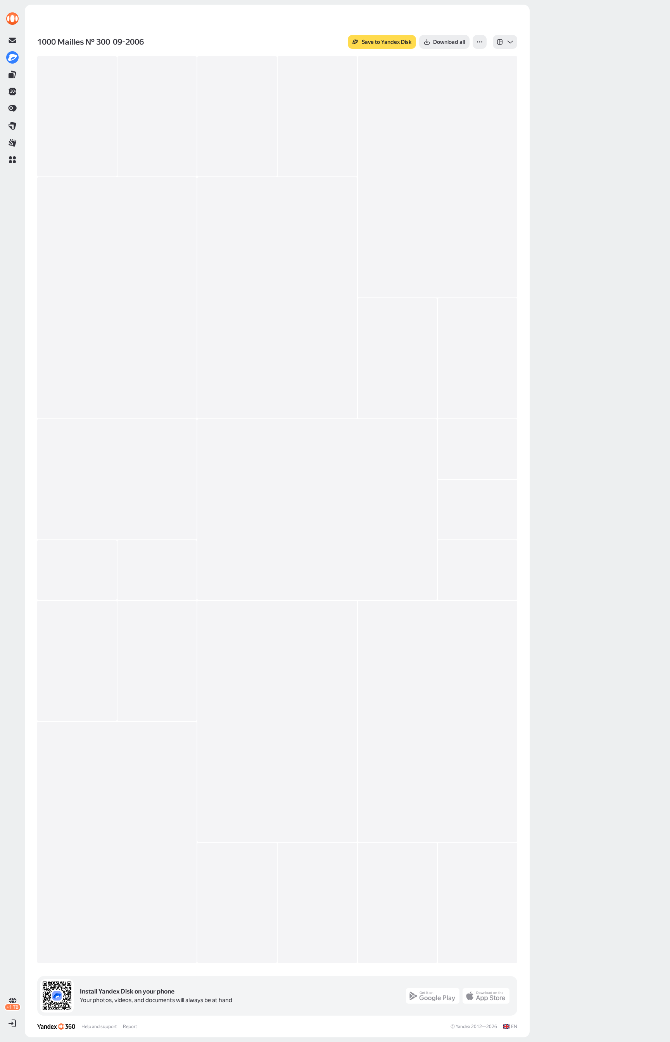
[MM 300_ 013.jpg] (477, 509)
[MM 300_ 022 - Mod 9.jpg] (237, 903)
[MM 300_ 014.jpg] (77, 570)
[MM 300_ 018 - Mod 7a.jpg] (157, 661)
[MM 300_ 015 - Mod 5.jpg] (157, 570)
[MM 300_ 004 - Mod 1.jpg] (317, 116)
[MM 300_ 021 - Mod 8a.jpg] (117, 842)
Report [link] (130, 1026)
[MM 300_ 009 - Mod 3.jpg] (477, 358)
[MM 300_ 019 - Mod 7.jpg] (277, 721)
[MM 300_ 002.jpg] (157, 116)
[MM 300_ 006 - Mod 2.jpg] (117, 297)
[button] (12, 160)
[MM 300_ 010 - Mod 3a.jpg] (117, 479)
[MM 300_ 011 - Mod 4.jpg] (317, 509)
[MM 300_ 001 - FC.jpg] (77, 116)
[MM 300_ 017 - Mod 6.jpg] (77, 661)
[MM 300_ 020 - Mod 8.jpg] (437, 721)
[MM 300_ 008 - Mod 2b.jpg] (397, 358)
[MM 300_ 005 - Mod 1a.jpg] (437, 176)
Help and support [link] (99, 1026)
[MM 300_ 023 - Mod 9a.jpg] (317, 903)
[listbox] (505, 42)
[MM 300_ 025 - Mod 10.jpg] (477, 903)
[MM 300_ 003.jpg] (237, 116)
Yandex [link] (463, 1026)
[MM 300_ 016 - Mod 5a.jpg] (477, 570)
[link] (12, 18)
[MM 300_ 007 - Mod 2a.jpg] (277, 297)
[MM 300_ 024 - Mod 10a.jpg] (397, 903)
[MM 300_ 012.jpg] (477, 449)
